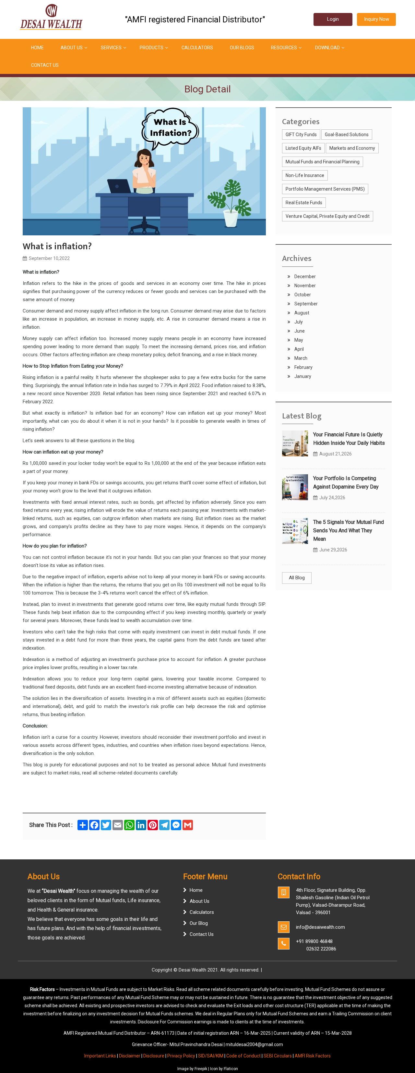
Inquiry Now (376, 19)
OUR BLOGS (242, 47)
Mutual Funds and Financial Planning (323, 161)
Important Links (100, 1055)
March (300, 358)
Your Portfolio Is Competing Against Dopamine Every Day (346, 482)
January (302, 376)
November (304, 285)
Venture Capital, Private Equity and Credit (328, 216)
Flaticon (231, 1069)
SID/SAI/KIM (210, 1055)
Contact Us (202, 934)
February (303, 367)
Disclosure (153, 1055)
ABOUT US (72, 47)
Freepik (201, 1069)
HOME (37, 47)
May (298, 340)
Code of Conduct (243, 1055)
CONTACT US (45, 65)
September (305, 303)
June (299, 331)
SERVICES (111, 47)
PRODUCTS (151, 47)
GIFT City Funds (301, 134)
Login (333, 19)
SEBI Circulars (278, 1055)
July (298, 321)
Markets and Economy (352, 148)
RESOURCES (284, 47)
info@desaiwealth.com (320, 927)
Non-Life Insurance (305, 175)
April (298, 349)
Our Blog (199, 923)
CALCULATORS (197, 47)
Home (196, 890)
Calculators (202, 912)
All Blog (297, 578)
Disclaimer (129, 1055)
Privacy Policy (181, 1055)
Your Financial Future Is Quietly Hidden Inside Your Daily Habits (349, 438)
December (304, 276)
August (301, 312)
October (302, 294)
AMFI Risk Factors (313, 1055)
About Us (199, 901)
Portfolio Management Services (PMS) (325, 189)
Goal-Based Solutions (347, 134)
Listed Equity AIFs (303, 148)
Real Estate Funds (304, 202)
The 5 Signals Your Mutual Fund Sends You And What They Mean (348, 530)
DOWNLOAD (327, 47)
